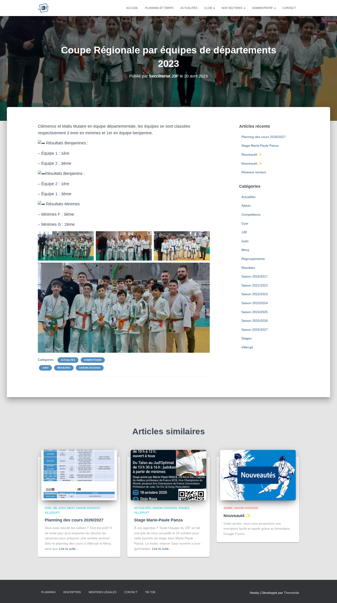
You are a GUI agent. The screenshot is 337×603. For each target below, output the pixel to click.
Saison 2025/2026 (254, 320)
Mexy (245, 250)
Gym (244, 223)
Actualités (188, 8)
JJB (244, 232)
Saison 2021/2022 (254, 285)
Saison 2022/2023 (89, 367)
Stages (246, 338)
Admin (246, 205)
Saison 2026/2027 (254, 329)
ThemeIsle (291, 593)
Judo (45, 367)
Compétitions (93, 360)
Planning (48, 592)
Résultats (63, 367)
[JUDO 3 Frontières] (43, 8)
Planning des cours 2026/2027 (263, 137)
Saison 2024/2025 (254, 312)
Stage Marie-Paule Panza (260, 145)
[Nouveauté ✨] (258, 475)
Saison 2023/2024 (254, 303)
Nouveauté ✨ (251, 154)
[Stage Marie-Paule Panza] (168, 475)
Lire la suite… (69, 549)
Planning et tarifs (159, 8)
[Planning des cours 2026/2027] (79, 475)
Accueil (132, 8)
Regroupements (253, 259)
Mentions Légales (102, 592)
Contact (289, 8)
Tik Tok (150, 592)
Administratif (262, 8)
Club (208, 8)
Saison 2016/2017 (254, 276)
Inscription (72, 592)
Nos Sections (232, 8)
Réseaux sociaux (253, 172)
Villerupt (247, 347)
